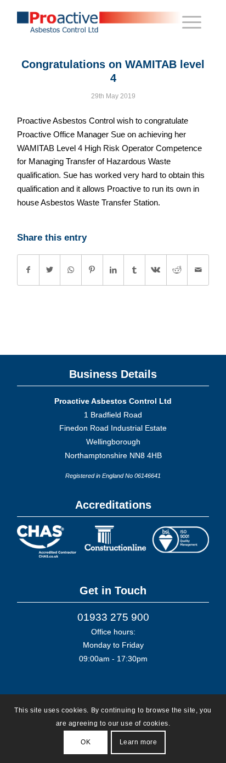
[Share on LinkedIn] (113, 270)
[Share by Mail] (198, 270)
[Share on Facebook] (28, 270)
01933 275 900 (113, 617)
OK (86, 742)
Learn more (138, 742)
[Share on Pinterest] (92, 270)
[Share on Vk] (155, 270)
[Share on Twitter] (49, 270)
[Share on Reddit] (177, 270)
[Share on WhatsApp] (70, 270)
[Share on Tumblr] (134, 270)
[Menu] (191, 22)
